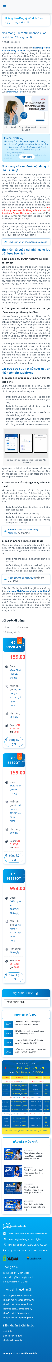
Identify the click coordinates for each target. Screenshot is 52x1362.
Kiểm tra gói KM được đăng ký (17, 1308)
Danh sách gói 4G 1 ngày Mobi (18, 1277)
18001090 (32, 1250)
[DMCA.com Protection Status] (11, 1257)
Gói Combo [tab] (22, 627)
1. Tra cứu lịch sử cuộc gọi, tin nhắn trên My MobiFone (27, 161)
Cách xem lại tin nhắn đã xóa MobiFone (28, 241)
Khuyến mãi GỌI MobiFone (16, 1313)
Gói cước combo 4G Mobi (15, 1281)
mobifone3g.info (15, 91)
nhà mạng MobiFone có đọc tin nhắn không (28, 591)
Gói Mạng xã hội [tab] (11, 632)
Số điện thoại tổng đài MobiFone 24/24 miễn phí (23, 20)
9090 (45, 1250)
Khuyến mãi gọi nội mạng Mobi (18, 1317)
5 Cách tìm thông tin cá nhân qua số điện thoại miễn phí (33, 1173)
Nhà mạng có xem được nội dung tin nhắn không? (25, 141)
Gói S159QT (14, 760)
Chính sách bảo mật (12, 1340)
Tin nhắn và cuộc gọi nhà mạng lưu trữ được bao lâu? (26, 144)
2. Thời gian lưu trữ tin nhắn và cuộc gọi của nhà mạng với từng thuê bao (25, 151)
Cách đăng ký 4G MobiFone (21, 577)
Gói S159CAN (13, 644)
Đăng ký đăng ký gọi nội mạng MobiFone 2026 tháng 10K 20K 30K (34, 1156)
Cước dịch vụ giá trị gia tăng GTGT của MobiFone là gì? (34, 1207)
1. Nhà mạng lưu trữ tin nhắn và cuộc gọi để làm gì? (26, 147)
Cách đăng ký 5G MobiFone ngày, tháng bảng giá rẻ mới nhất (33, 1190)
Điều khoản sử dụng (12, 1335)
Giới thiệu (7, 1331)
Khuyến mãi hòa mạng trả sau (17, 1304)
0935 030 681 (41, 1244)
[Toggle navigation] (4, 6)
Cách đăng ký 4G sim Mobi (16, 1272)
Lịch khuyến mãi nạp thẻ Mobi (17, 1295)
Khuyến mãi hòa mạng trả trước (18, 1299)
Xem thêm (27, 156)
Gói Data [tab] (7, 627)
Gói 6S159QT (14, 876)
